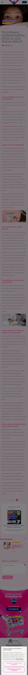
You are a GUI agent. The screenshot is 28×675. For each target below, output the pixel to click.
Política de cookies (19, 659)
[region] (14, 660)
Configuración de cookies (14, 669)
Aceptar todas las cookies (14, 664)
